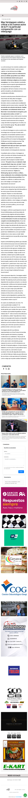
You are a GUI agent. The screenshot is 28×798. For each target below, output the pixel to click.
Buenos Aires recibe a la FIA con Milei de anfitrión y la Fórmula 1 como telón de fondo (14, 434)
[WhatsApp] (19, 1)
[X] (22, 1)
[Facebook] (24, 1)
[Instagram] (26, 1)
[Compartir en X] (6, 369)
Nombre (5, 451)
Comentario (6, 456)
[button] (17, 1)
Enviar (21, 471)
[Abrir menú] (2, 15)
